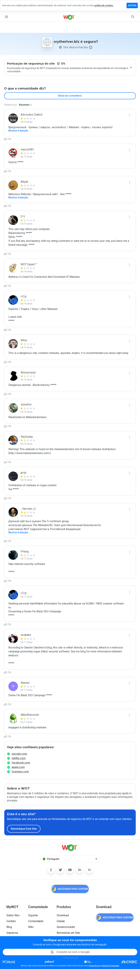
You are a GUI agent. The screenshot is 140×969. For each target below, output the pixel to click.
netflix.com (19, 758)
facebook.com (21, 762)
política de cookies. (104, 5)
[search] (133, 17)
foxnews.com (20, 771)
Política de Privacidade (110, 966)
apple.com (18, 767)
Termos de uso (94, 966)
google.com (19, 753)
